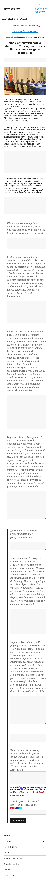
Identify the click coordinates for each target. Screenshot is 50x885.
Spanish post (12, 37)
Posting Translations (13, 858)
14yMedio (27, 37)
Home (7, 835)
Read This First (10, 847)
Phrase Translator (40, 11)
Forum (7, 870)
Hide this (37, 12)
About (7, 853)
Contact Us (9, 875)
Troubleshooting (11, 864)
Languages (9, 841)
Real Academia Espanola (41, 10)
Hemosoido (12, 8)
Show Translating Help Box (25, 31)
